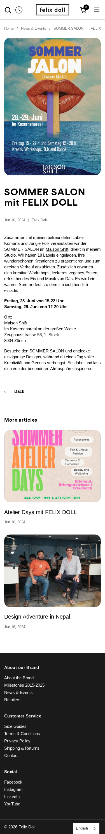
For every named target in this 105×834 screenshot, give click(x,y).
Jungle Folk (39, 243)
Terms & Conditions (22, 733)
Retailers (12, 699)
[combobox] (86, 828)
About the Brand (19, 677)
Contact (11, 755)
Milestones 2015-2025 (24, 685)
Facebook (13, 782)
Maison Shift (57, 249)
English (82, 828)
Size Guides (15, 726)
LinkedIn (12, 796)
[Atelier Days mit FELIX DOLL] (52, 466)
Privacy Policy (17, 740)
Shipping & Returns (21, 748)
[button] (7, 9)
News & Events (18, 692)
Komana (12, 243)
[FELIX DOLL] (52, 9)
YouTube (12, 804)
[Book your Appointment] (18, 9)
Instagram (13, 789)
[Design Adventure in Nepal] (52, 571)
